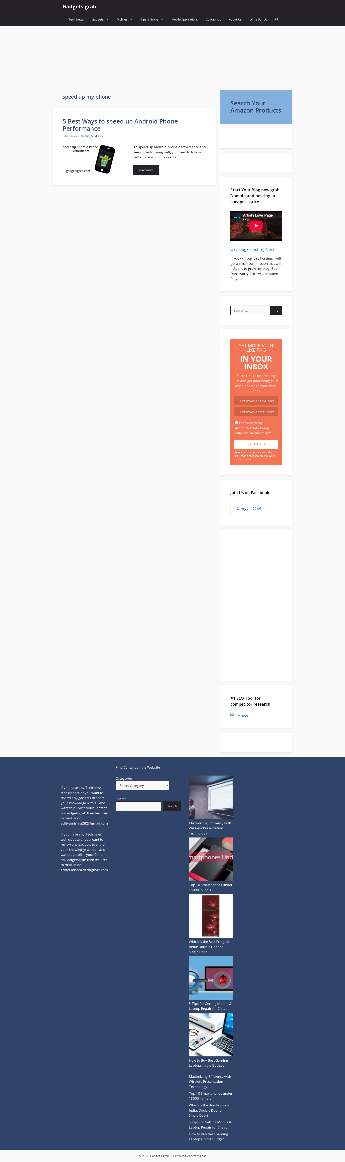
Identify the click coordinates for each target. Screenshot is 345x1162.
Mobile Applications (185, 19)
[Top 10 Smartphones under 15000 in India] (211, 860)
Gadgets (98, 19)
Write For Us (258, 19)
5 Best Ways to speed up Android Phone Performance (120, 124)
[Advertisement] (172, 56)
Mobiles (122, 19)
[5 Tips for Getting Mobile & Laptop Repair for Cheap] (211, 978)
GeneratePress (195, 1156)
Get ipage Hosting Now (252, 249)
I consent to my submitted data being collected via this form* (252, 428)
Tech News (76, 19)
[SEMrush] (256, 715)
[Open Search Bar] (276, 19)
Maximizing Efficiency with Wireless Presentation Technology (210, 828)
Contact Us (213, 19)
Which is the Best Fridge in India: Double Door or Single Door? (209, 946)
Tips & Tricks (150, 19)
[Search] (276, 310)
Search (121, 798)
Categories (124, 778)
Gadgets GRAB (248, 508)
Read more (146, 170)
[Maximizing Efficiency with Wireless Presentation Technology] (211, 798)
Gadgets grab (79, 6)
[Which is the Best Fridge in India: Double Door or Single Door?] (211, 916)
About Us (235, 19)
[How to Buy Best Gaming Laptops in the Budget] (211, 1035)
